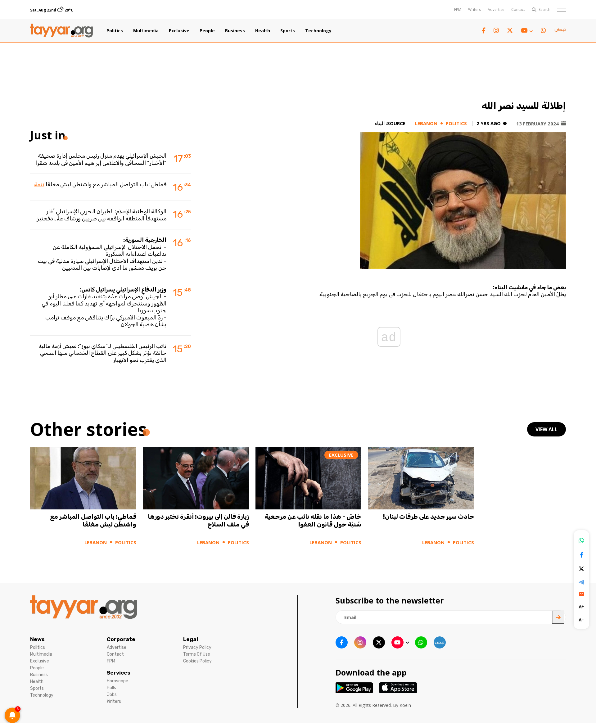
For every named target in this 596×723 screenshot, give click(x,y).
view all (546, 429)
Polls (111, 687)
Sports (287, 31)
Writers (474, 9)
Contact (518, 9)
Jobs (112, 694)
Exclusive (179, 31)
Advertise (496, 9)
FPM (457, 9)
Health (262, 31)
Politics (114, 31)
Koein (405, 705)
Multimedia (146, 31)
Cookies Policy (197, 661)
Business (235, 31)
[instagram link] (496, 30)
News (37, 639)
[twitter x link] (510, 30)
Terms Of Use (196, 654)
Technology (318, 31)
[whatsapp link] (543, 30)
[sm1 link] (560, 30)
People (207, 31)
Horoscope (117, 681)
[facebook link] (483, 30)
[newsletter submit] (558, 617)
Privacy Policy (197, 647)
